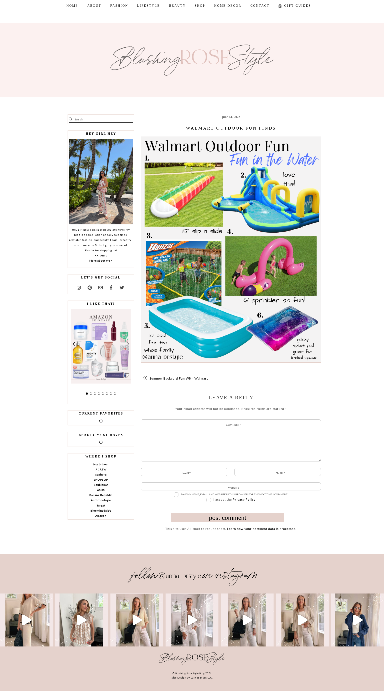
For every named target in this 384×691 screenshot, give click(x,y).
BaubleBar (101, 484)
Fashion (119, 5)
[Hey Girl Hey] (101, 181)
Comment (233, 424)
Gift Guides (297, 5)
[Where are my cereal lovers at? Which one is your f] (302, 619)
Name (186, 473)
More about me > (100, 260)
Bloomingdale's (100, 510)
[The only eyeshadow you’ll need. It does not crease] (81, 619)
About (94, 5)
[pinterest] (89, 287)
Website (233, 487)
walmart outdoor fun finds (231, 128)
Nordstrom (100, 464)
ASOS (101, 490)
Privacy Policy (244, 499)
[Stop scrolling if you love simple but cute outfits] (247, 619)
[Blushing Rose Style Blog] (192, 664)
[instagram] (79, 287)
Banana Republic (100, 495)
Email (280, 473)
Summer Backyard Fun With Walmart (179, 378)
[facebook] (111, 287)
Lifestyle (148, 5)
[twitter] (121, 287)
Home (72, 5)
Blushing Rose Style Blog (190, 673)
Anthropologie (101, 500)
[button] (74, 343)
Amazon (100, 515)
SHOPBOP (101, 479)
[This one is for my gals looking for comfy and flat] (357, 619)
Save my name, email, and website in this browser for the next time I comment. (234, 494)
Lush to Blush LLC (201, 677)
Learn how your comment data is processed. (261, 528)
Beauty (177, 5)
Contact (260, 5)
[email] (100, 287)
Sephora (101, 474)
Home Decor (227, 5)
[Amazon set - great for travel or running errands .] (26, 619)
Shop (200, 5)
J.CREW (101, 469)
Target (101, 505)
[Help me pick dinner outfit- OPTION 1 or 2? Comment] (192, 619)
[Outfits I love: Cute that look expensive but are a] (136, 619)
